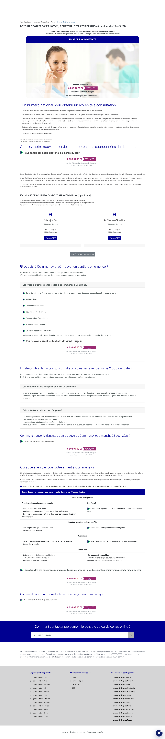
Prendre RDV (51, 238)
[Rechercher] (131, 635)
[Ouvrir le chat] (159, 733)
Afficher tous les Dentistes (83, 254)
